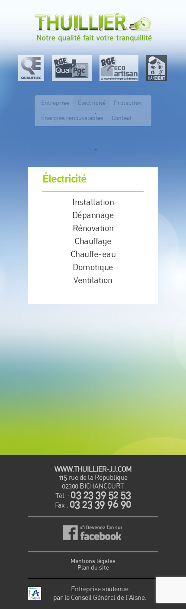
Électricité (92, 103)
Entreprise (55, 103)
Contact (122, 118)
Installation (93, 202)
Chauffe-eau (93, 254)
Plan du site (93, 568)
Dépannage (93, 215)
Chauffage (93, 241)
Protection (128, 103)
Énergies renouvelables (72, 118)
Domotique (93, 267)
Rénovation (93, 228)
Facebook (93, 534)
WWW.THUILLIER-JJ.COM (93, 469)
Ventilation (93, 280)
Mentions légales (93, 561)
